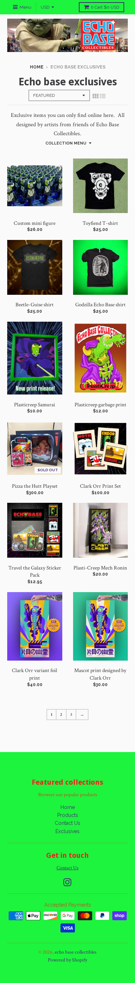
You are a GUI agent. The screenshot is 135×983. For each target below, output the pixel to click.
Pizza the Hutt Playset (35, 486)
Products (67, 815)
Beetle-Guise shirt (34, 304)
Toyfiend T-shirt (100, 223)
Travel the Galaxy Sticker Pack (34, 571)
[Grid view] (95, 96)
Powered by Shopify (67, 960)
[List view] (102, 96)
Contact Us (67, 823)
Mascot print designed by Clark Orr (100, 674)
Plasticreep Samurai (34, 404)
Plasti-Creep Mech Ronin (100, 567)
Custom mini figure (34, 223)
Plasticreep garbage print (100, 404)
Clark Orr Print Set (100, 486)
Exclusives (67, 831)
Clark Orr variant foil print (34, 674)
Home (37, 67)
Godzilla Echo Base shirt (100, 304)
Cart (105, 7)
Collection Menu (65, 143)
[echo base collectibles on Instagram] (67, 882)
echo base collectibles (75, 952)
